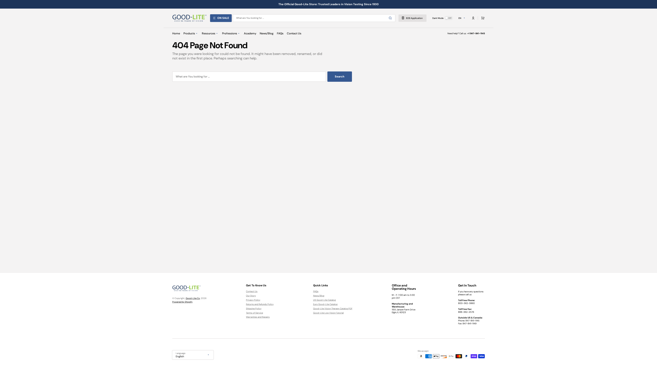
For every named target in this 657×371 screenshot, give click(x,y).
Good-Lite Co (193, 298)
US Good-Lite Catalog (324, 300)
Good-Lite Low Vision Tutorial (328, 312)
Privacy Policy (253, 300)
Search (339, 76)
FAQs (315, 291)
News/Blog (318, 295)
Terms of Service (254, 312)
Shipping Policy (253, 308)
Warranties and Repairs (258, 317)
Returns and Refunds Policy (260, 304)
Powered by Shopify (182, 301)
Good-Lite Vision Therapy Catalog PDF (332, 308)
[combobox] (314, 18)
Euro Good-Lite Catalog (325, 304)
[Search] (390, 18)
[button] (482, 18)
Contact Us (251, 291)
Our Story (251, 295)
